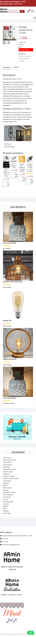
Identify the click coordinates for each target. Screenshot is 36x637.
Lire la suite (8, 184)
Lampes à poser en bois (10, 478)
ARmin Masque (8, 495)
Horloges (22, 61)
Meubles (5, 511)
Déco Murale (7, 497)
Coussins (6, 504)
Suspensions (7, 458)
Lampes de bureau (9, 476)
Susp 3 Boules (7, 462)
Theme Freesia (20, 634)
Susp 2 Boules (7, 465)
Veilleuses (6, 474)
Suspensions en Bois (9, 469)
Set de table (7, 513)
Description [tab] (6, 67)
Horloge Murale (24, 58)
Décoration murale (25, 56)
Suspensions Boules (9, 460)
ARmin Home (4, 634)
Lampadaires (7, 481)
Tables (5, 509)
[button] (14, 29)
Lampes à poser (8, 471)
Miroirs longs (7, 488)
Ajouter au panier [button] (16, 175)
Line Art (5, 499)
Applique (6, 483)
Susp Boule (6, 467)
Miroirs (5, 485)
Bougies (5, 506)
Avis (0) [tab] (16, 67)
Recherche (22, 11)
